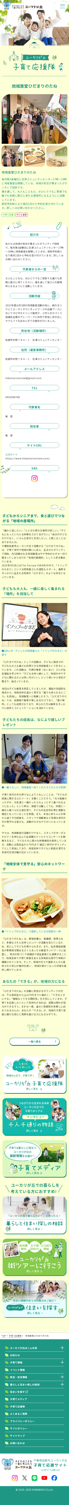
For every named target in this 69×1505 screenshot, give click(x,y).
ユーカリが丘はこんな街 (23, 1348)
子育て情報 (16, 1362)
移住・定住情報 (18, 1377)
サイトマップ (17, 1435)
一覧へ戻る (34, 1041)
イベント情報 (17, 1370)
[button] (5, 119)
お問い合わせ (17, 1443)
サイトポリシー (18, 1428)
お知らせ (15, 1355)
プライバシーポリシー (22, 1421)
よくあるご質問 (18, 1413)
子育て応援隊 (17, 1406)
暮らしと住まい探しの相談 (25, 1384)
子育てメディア (18, 1399)
